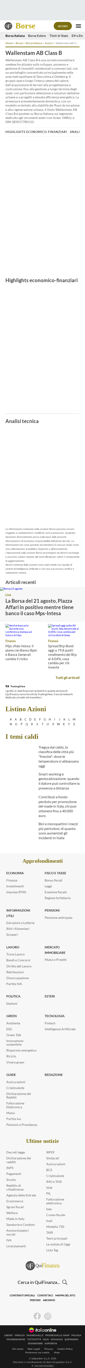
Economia (15, 873)
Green (11, 1016)
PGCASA (76, 1335)
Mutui (10, 1113)
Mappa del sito (65, 1295)
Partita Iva (13, 1119)
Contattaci (45, 1295)
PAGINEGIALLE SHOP (57, 1335)
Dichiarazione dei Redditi (18, 1095)
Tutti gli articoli (68, 677)
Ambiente (13, 1023)
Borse (25, 25)
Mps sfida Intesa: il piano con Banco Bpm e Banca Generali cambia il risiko (21, 652)
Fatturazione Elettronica (15, 1105)
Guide (11, 1075)
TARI (49, 1232)
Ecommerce (14, 1201)
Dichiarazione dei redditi (18, 1160)
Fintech (50, 1023)
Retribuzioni (15, 972)
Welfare (12, 1213)
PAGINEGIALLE (35, 1335)
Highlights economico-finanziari (36, 132)
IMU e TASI (54, 1182)
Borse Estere (37, 36)
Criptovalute (15, 1088)
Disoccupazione (17, 978)
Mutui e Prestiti (56, 960)
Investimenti (15, 886)
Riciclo (11, 1056)
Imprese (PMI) (16, 892)
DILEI (46, 1339)
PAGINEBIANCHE (16, 1339)
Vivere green (15, 1062)
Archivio (49, 1300)
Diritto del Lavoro (19, 966)
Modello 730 (55, 1227)
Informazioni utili (18, 913)
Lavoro (12, 947)
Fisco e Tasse (55, 873)
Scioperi (12, 934)
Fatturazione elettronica (55, 1201)
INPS (9, 1168)
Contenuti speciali (22, 1295)
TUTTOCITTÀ (34, 1339)
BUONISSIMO (35, 1343)
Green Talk (13, 1035)
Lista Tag (52, 1250)
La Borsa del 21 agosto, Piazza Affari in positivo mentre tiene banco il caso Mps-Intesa (39, 607)
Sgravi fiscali (15, 1207)
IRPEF (50, 1152)
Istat (49, 1187)
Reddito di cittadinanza (15, 1187)
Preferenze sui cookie (37, 1352)
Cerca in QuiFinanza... (39, 1282)
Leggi (48, 886)
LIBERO (8, 1335)
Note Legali (34, 1349)
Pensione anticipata (58, 917)
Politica (13, 996)
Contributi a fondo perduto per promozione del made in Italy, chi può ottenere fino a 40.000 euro (58, 806)
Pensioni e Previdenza (21, 1125)
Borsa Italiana (15, 36)
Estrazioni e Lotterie (20, 923)
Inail (49, 1221)
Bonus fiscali (53, 880)
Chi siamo (17, 1349)
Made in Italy (15, 1219)
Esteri (50, 996)
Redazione (54, 1075)
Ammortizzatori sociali (17, 1232)
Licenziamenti (16, 1246)
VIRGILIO (20, 1335)
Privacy (48, 1349)
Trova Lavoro (15, 954)
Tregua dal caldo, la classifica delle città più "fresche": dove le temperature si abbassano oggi (59, 756)
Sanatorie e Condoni (20, 1224)
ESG (9, 1029)
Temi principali (56, 1238)
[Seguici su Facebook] (37, 1316)
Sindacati (52, 1158)
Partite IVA (14, 984)
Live (8, 595)
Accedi (63, 26)
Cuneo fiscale (55, 1215)
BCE (49, 1170)
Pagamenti (13, 1174)
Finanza (10, 641)
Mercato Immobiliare (55, 950)
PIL (48, 1193)
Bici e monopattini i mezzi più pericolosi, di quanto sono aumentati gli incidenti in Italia (58, 831)
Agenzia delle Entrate (21, 1195)
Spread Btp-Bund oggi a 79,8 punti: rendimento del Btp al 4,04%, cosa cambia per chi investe (62, 656)
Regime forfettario (58, 898)
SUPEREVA (51, 1343)
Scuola (11, 1179)
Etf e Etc (77, 36)
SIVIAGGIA (57, 1339)
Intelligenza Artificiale (60, 1029)
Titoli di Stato (58, 36)
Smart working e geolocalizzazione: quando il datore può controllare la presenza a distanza (59, 781)
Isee (49, 1209)
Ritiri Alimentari (17, 929)
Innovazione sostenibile (14, 1043)
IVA (9, 1240)
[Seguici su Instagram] (47, 1316)
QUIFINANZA (71, 1339)
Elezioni (11, 1003)
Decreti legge (15, 1152)
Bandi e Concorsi (18, 960)
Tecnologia (55, 1016)
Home (9, 43)
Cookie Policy (65, 1349)
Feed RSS (35, 1300)
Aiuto (57, 1352)
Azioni (49, 43)
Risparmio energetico (21, 1050)
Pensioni (52, 910)
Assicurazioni (15, 1082)
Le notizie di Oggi (58, 1244)
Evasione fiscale (56, 892)
